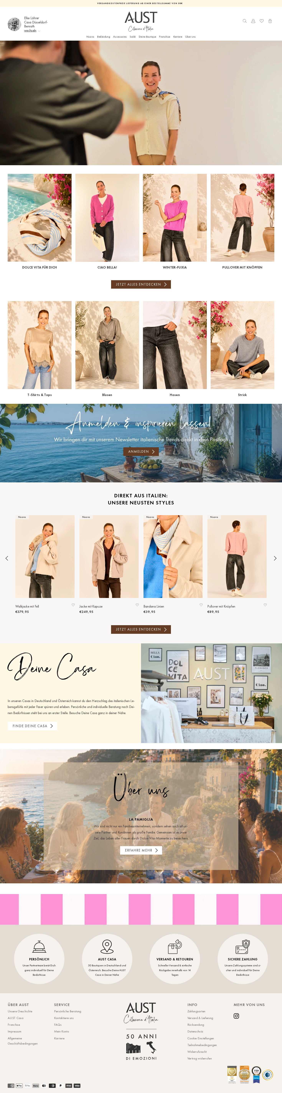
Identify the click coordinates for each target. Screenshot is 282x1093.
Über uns (190, 36)
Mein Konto (61, 1031)
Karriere (177, 36)
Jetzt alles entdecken (138, 284)
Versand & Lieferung (200, 1018)
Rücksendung (195, 1024)
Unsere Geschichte (20, 1011)
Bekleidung (103, 36)
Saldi (133, 36)
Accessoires (120, 36)
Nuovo (90, 36)
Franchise (164, 36)
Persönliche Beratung (67, 1011)
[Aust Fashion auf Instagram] (237, 1016)
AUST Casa (15, 1018)
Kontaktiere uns (64, 1018)
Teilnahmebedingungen (202, 1045)
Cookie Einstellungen (200, 1038)
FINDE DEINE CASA (30, 726)
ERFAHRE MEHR (138, 850)
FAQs (58, 1024)
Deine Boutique (147, 36)
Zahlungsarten (196, 1011)
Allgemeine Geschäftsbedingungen (23, 1040)
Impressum (14, 1031)
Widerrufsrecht (197, 1052)
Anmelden (138, 451)
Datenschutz (195, 1031)
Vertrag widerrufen (199, 1058)
